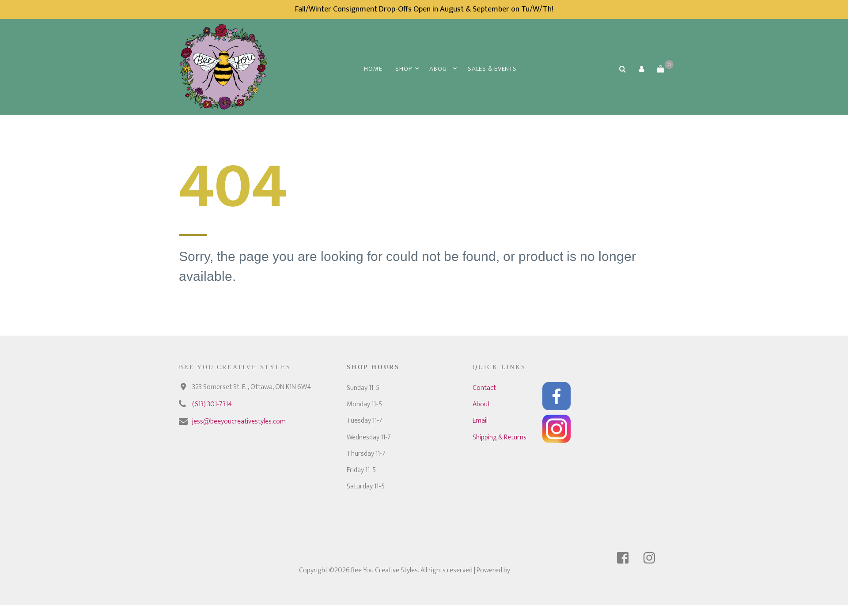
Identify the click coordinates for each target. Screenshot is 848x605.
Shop (403, 68)
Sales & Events (492, 68)
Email (480, 421)
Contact (484, 388)
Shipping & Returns (499, 437)
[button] (641, 69)
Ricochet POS (530, 570)
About (439, 68)
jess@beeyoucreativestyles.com (239, 421)
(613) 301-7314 (212, 404)
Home (373, 68)
